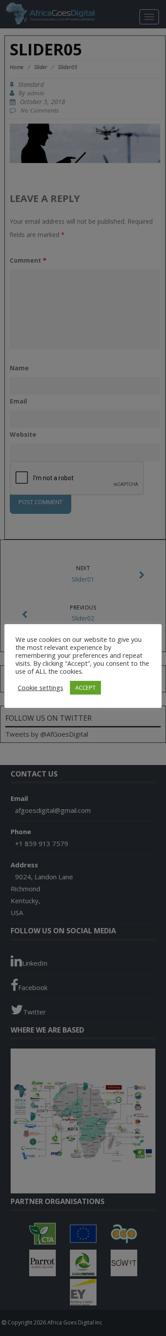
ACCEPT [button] (85, 687)
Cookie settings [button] (40, 687)
